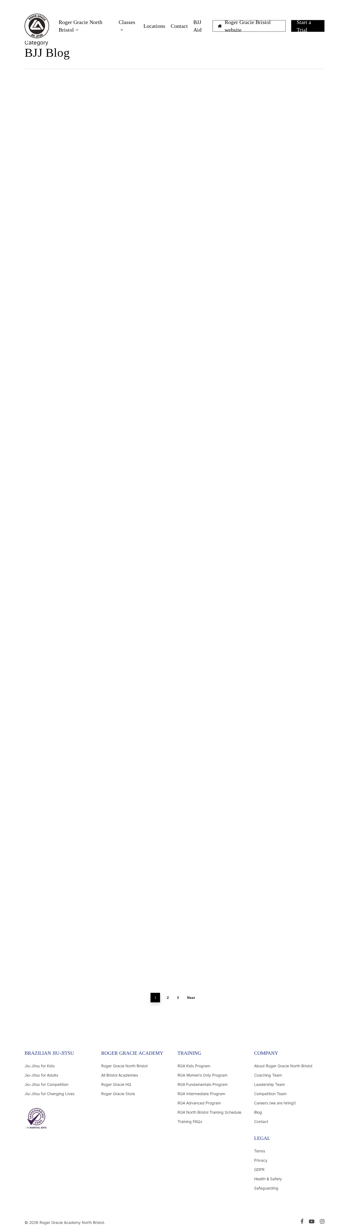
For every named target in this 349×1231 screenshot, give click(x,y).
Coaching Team (268, 1075)
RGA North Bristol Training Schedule (209, 1112)
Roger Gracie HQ (116, 1084)
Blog (258, 1112)
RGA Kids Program (193, 1065)
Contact (261, 1121)
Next (191, 997)
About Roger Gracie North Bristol (283, 1065)
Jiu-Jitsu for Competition (46, 1084)
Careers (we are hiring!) (275, 1103)
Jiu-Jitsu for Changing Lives (49, 1093)
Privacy (260, 1160)
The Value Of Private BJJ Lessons (66, 940)
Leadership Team (269, 1084)
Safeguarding (266, 1188)
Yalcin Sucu (43, 135)
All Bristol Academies (119, 1075)
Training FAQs (189, 1121)
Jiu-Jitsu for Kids (40, 1065)
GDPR (259, 1169)
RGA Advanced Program (199, 1103)
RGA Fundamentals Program (202, 1084)
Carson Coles (44, 441)
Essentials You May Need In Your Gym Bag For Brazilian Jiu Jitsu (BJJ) (66, 118)
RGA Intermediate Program (201, 1093)
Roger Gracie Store (118, 1093)
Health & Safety (268, 1178)
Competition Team (270, 1093)
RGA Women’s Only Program (202, 1075)
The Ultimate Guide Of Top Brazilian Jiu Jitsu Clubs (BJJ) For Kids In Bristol (70, 703)
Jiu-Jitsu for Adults (41, 1075)
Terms (259, 1151)
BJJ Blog (63, 135)
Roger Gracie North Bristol (124, 1065)
